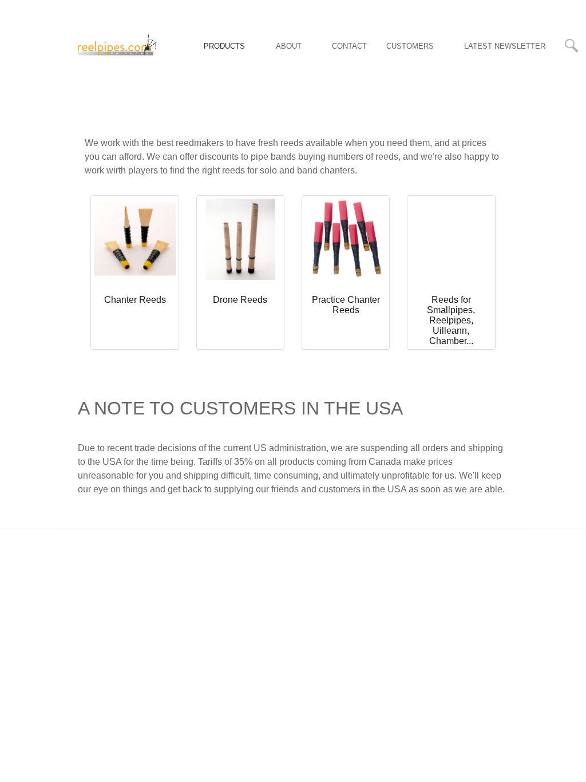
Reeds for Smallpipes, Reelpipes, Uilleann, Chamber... (451, 320)
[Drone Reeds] (240, 238)
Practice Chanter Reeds (346, 305)
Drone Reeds (240, 300)
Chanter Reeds (135, 300)
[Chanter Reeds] (134, 238)
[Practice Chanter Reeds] (345, 238)
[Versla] (117, 45)
